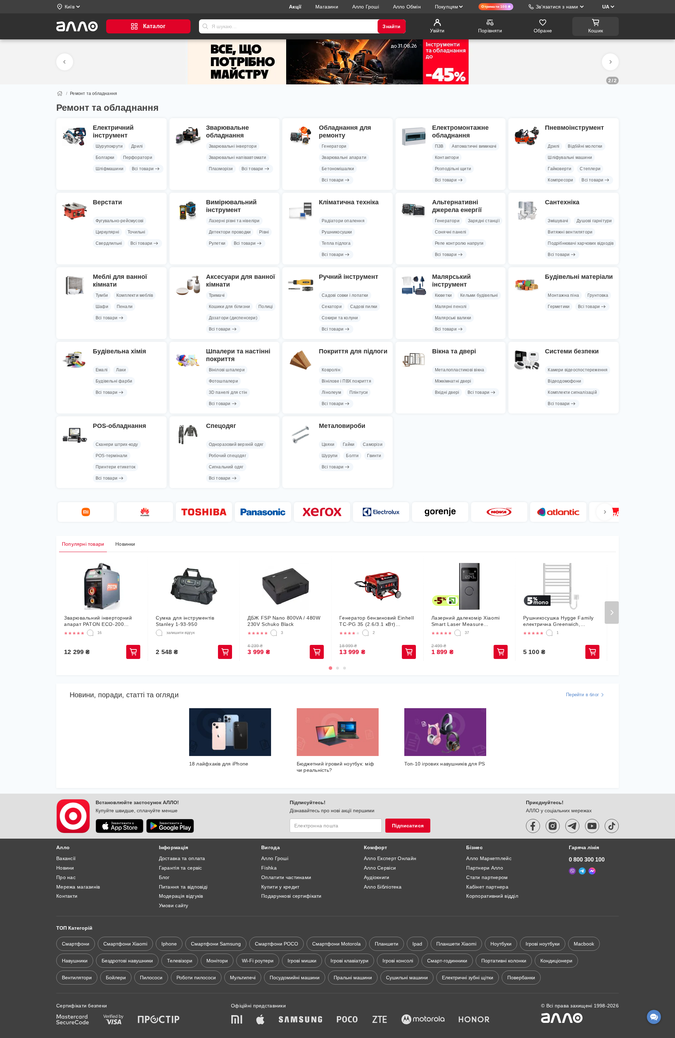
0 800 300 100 (587, 860)
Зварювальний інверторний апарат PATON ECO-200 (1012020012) (98, 621)
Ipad (417, 944)
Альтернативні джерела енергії (457, 206)
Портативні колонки (503, 960)
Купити (133, 652)
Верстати (107, 202)
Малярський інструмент (451, 280)
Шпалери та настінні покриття (238, 355)
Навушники (75, 960)
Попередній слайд (64, 61)
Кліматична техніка (349, 202)
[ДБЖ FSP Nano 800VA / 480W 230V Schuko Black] (285, 586)
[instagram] (553, 826)
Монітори (217, 960)
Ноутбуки (501, 944)
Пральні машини (353, 977)
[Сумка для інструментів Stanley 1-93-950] (194, 586)
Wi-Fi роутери (258, 960)
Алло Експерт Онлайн (390, 858)
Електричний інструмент (113, 131)
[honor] (474, 1020)
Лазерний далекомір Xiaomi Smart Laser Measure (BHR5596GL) (465, 621)
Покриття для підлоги (353, 351)
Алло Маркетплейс (488, 858)
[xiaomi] (236, 1020)
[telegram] (572, 826)
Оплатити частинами (286, 877)
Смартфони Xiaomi (125, 944)
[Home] (59, 93)
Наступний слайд (610, 61)
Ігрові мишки (302, 960)
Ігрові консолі (397, 960)
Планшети (386, 944)
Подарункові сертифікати (291, 896)
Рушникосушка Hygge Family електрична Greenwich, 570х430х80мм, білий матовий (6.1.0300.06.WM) (561, 621)
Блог (164, 877)
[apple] (260, 1020)
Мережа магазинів (78, 887)
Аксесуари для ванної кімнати (240, 280)
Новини (65, 868)
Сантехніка (562, 202)
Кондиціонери (556, 960)
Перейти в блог (582, 694)
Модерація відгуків (181, 896)
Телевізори (179, 960)
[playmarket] (170, 826)
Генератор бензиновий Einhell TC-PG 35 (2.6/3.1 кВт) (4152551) (376, 621)
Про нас (66, 877)
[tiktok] (612, 826)
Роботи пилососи (196, 977)
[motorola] (423, 1020)
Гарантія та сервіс (180, 868)
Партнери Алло (484, 868)
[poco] (347, 1020)
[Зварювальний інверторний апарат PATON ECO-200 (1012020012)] (102, 586)
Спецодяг (221, 425)
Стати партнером (487, 877)
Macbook (584, 944)
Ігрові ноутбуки (543, 944)
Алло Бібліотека (382, 887)
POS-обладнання (119, 425)
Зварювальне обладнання (227, 131)
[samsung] (300, 1020)
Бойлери (116, 977)
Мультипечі (243, 977)
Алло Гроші (274, 858)
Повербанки (521, 977)
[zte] (379, 1020)
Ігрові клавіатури (349, 960)
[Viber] (572, 871)
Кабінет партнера (487, 887)
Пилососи (151, 977)
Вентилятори (77, 977)
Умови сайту (173, 905)
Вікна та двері (454, 351)
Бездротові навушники (127, 960)
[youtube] (592, 826)
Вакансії (66, 858)
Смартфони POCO (276, 944)
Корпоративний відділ (492, 896)
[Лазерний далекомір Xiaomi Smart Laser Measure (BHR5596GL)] (469, 586)
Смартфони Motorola (336, 944)
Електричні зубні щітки (467, 977)
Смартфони (75, 944)
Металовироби (342, 425)
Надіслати (205, 26)
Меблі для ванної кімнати (120, 280)
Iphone (169, 944)
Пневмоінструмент (574, 127)
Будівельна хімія (119, 351)
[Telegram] (582, 871)
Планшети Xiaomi (456, 944)
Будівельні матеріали (579, 276)
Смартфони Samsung (216, 944)
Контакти (66, 896)
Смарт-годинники (447, 960)
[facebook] (533, 826)
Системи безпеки (572, 351)
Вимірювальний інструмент (231, 206)
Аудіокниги (377, 877)
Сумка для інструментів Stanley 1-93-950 (185, 621)
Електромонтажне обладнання (460, 131)
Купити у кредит (280, 887)
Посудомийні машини (295, 977)
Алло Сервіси (380, 868)
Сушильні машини (407, 977)
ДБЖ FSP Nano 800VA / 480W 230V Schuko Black (284, 621)
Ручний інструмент (348, 276)
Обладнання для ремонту (345, 131)
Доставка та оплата (182, 858)
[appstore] (119, 826)
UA (605, 6)
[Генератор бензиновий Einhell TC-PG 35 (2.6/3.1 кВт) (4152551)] (377, 586)
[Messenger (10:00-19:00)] (592, 871)
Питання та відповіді (183, 887)
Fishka (269, 868)
